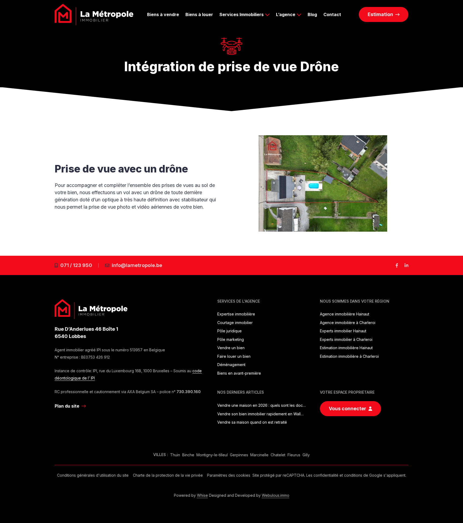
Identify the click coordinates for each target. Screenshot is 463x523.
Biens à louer (199, 14)
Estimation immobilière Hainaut (346, 347)
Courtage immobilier (235, 322)
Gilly (306, 455)
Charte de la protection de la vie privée (168, 475)
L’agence (285, 14)
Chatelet (278, 455)
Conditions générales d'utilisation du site (93, 475)
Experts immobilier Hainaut (343, 331)
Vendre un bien (231, 347)
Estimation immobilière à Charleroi (349, 356)
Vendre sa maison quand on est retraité (252, 422)
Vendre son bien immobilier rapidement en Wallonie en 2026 (261, 414)
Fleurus (293, 455)
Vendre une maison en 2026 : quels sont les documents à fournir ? (261, 405)
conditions (353, 475)
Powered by (191, 495)
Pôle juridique (229, 331)
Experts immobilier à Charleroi (346, 339)
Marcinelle (259, 455)
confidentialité (325, 475)
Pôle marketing (230, 339)
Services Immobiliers (241, 14)
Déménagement (231, 364)
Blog (312, 14)
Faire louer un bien (234, 356)
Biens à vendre (163, 14)
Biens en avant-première (239, 373)
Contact (332, 14)
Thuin (175, 455)
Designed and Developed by (249, 495)
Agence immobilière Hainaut (344, 314)
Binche (188, 455)
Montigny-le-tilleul (212, 455)
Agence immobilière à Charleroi (347, 322)
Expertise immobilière (236, 314)
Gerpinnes (239, 455)
